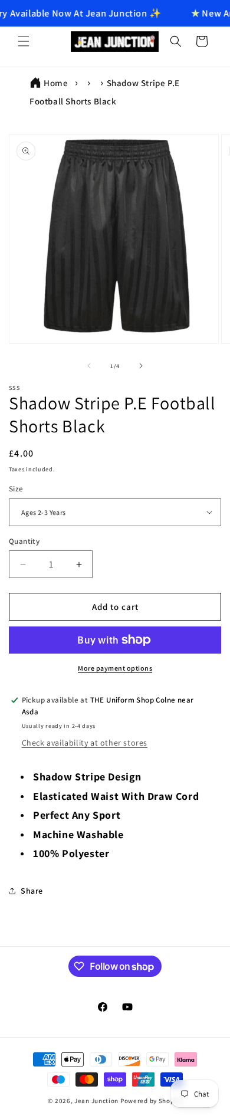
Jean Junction (96, 1101)
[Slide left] (89, 366)
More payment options (115, 668)
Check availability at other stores (84, 742)
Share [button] (32, 890)
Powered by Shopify (151, 1101)
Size (16, 489)
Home (56, 82)
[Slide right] (141, 366)
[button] (24, 41)
